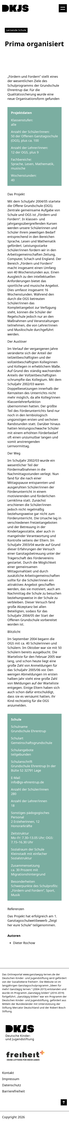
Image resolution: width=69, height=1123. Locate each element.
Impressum (10, 1079)
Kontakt (8, 1073)
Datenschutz (11, 1085)
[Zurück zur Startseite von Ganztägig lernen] (34, 1033)
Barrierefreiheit (13, 1091)
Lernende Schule (16, 30)
